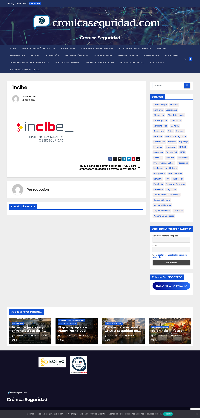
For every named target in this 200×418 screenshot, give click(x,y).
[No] (196, 414)
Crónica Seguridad (100, 38)
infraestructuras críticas (163, 163)
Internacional (103, 55)
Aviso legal (68, 48)
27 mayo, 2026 (21, 336)
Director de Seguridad (175, 136)
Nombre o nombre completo (165, 236)
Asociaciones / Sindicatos (38, 48)
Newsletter (151, 55)
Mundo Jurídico (128, 55)
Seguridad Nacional (162, 205)
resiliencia (158, 189)
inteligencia (183, 163)
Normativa (157, 179)
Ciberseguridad (160, 120)
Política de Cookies (67, 62)
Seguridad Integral (132, 62)
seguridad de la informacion (166, 195)
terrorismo (178, 210)
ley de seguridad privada (165, 168)
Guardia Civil (171, 152)
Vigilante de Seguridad (163, 216)
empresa (172, 142)
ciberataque (171, 110)
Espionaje (183, 142)
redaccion (31, 96)
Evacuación (171, 147)
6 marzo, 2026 (161, 336)
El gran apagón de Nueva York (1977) (72, 329)
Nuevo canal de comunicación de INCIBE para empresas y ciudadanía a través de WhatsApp (107, 167)
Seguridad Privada (161, 210)
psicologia (158, 184)
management (159, 173)
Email (155, 245)
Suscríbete (157, 62)
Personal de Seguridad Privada (29, 62)
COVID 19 (175, 126)
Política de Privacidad (100, 62)
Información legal (76, 55)
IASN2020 (157, 157)
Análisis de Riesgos (160, 327)
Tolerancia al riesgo (166, 331)
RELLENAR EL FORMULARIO (171, 285)
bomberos (158, 110)
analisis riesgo (160, 104)
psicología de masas (175, 184)
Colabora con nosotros (97, 48)
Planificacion (177, 179)
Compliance (176, 120)
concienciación (160, 126)
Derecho (180, 131)
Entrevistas (17, 55)
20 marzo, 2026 (69, 336)
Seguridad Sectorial (67, 324)
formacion (158, 152)
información (183, 157)
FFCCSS (35, 55)
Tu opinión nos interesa (25, 69)
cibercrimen (158, 115)
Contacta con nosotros (135, 48)
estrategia (157, 147)
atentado (174, 104)
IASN (182, 152)
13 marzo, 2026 (115, 336)
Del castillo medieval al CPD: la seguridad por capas (123, 330)
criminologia (158, 131)
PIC (167, 179)
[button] (185, 59)
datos (170, 131)
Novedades (172, 55)
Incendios (170, 157)
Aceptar (168, 414)
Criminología (17, 324)
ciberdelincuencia (176, 115)
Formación (52, 55)
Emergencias (159, 142)
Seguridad (171, 189)
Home (13, 48)
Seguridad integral (161, 200)
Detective (157, 136)
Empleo (161, 48)
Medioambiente (175, 173)
